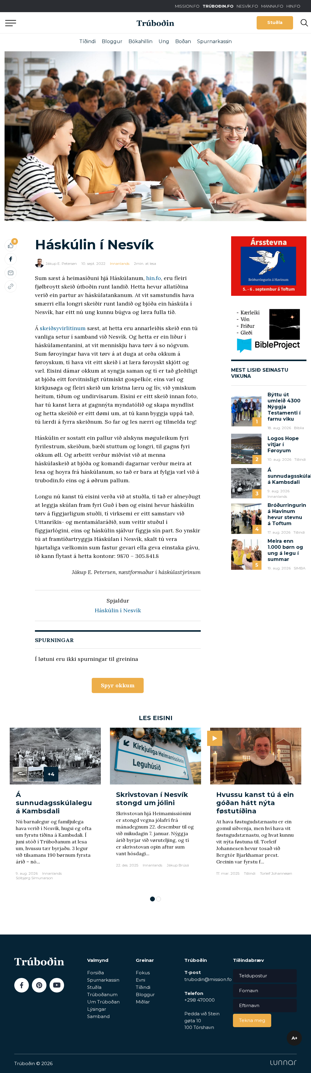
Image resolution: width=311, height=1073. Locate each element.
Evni (140, 980)
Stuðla (274, 22)
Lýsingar (96, 1009)
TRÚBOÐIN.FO (218, 6)
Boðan (183, 41)
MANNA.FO (272, 6)
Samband (98, 1016)
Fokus (143, 973)
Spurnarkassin (214, 41)
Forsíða (95, 973)
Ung (164, 41)
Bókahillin (140, 41)
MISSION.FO (187, 6)
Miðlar (143, 1002)
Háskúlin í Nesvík (118, 610)
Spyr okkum (118, 685)
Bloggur (112, 41)
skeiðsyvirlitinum (63, 328)
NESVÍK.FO (247, 6)
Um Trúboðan (103, 1002)
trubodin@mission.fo (208, 979)
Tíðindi (87, 41)
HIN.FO (293, 6)
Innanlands (119, 263)
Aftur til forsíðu (56, 23)
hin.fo (153, 278)
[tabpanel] (55, 809)
